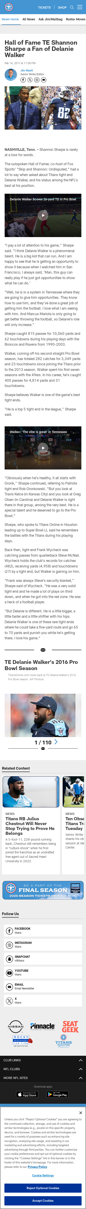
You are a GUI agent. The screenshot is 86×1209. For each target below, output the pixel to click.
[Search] (72, 7)
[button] (43, 215)
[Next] (55, 741)
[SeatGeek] (70, 1027)
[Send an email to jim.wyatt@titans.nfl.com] (43, 79)
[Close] (81, 1113)
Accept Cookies (43, 1200)
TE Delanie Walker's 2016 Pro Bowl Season (41, 665)
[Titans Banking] (43, 1027)
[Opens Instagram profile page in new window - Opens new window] (36, 79)
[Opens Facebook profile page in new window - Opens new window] (23, 79)
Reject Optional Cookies (43, 1188)
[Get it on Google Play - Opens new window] (57, 1096)
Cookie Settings (43, 1175)
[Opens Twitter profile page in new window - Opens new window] (30, 79)
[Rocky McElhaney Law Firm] (22, 1041)
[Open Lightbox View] (43, 722)
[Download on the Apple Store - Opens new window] (27, 1095)
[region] (43, 1158)
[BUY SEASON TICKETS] (43, 890)
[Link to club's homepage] (9, 5)
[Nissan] (15, 1027)
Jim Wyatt (27, 70)
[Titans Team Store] (63, 1041)
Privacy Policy (37, 1167)
